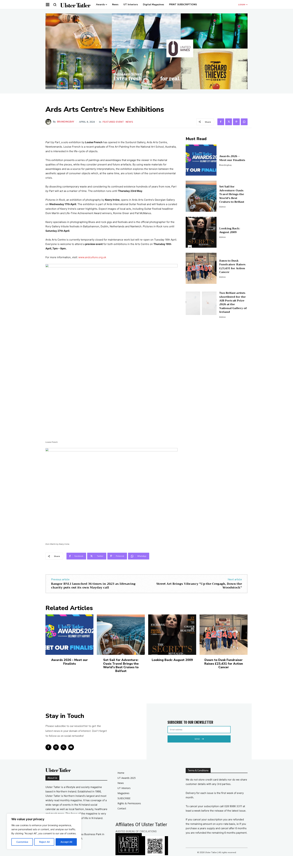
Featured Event (113, 122)
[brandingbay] (49, 122)
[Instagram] (56, 747)
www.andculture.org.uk (92, 257)
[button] (54, 4)
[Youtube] (71, 747)
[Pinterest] (236, 121)
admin (222, 206)
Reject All (44, 841)
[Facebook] (220, 121)
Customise (22, 841)
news (129, 122)
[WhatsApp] (244, 121)
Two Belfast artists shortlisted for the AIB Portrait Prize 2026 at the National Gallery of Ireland (233, 302)
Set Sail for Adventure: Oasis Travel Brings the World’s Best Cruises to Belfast (231, 194)
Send (197, 739)
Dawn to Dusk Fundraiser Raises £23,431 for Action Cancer (232, 266)
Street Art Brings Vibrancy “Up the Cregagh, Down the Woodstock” (199, 585)
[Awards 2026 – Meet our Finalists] (201, 160)
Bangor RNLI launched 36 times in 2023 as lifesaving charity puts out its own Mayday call (93, 585)
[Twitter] (228, 121)
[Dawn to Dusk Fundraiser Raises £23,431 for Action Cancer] (201, 268)
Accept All (66, 841)
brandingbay (65, 122)
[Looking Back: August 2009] (201, 232)
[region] (44, 831)
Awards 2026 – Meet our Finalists (232, 158)
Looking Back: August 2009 (229, 230)
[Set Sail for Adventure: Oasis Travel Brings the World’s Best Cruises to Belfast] (201, 196)
